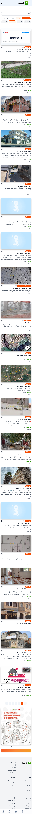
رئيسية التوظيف (27, 798)
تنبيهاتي (29, 788)
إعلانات (14, 765)
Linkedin (11, 806)
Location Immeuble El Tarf (23, 49)
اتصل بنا (14, 768)
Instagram (10, 800)
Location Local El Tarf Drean (23, 323)
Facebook (10, 798)
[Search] (29, 13)
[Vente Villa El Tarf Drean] (16, 104)
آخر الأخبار (29, 791)
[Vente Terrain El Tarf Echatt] (16, 342)
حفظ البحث (25, 18)
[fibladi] (29, 763)
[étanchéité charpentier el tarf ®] (16, 275)
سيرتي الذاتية (28, 806)
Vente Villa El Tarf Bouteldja (23, 489)
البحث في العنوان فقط (6, 18)
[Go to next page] (6, 703)
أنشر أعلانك (15, 750)
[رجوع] (29, 8)
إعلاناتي (13, 788)
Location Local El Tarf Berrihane (22, 82)
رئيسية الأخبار (28, 780)
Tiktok (11, 808)
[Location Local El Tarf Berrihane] (16, 69)
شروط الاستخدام (12, 773)
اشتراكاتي (29, 785)
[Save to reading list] (2, 47)
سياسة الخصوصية (12, 770)
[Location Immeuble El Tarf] (16, 36)
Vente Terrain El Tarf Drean (23, 219)
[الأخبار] (26, 3)
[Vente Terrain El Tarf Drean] (16, 206)
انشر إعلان (13, 791)
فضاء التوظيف (28, 809)
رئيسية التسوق (11, 780)
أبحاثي (13, 783)
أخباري (29, 783)
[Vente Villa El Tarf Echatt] (16, 138)
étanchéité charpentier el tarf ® (22, 288)
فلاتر (18, 18)
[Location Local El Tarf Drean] (16, 309)
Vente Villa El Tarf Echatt (24, 151)
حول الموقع (13, 762)
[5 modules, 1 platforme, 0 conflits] (16, 726)
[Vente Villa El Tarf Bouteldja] (16, 475)
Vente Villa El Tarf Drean (24, 117)
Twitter (11, 803)
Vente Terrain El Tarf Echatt (23, 355)
